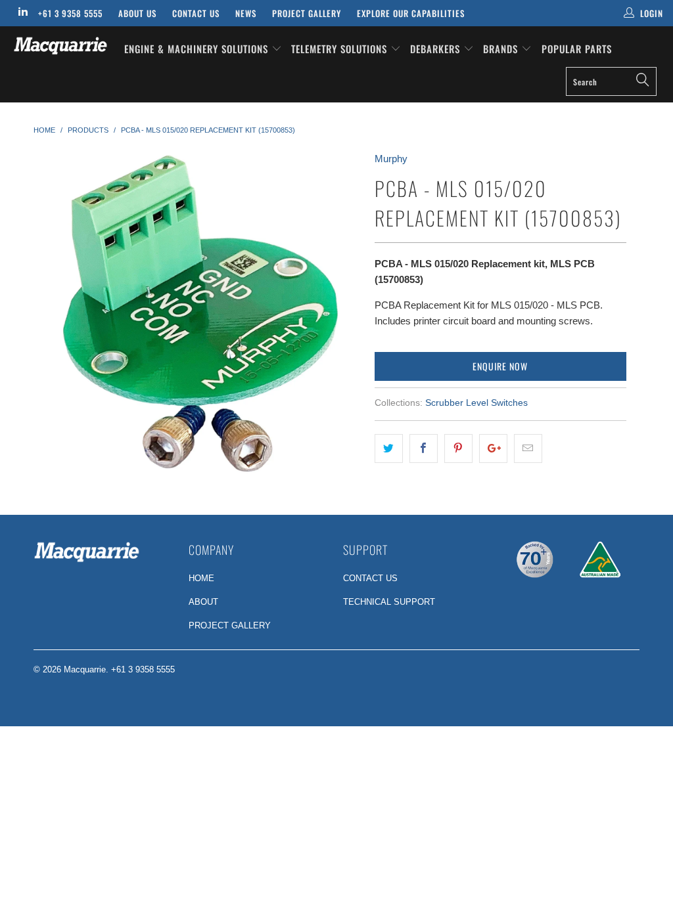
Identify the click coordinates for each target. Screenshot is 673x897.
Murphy (391, 158)
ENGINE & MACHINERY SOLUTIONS (197, 48)
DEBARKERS (435, 48)
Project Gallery (306, 13)
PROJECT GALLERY (230, 625)
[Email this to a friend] (528, 448)
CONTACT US (370, 578)
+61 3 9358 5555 (70, 13)
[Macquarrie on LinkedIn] (22, 13)
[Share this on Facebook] (423, 448)
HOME (201, 578)
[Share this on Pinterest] (458, 448)
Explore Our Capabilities (411, 13)
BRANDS (502, 48)
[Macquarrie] (60, 45)
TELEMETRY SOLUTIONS (340, 48)
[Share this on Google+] (493, 448)
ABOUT (203, 602)
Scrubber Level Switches (476, 403)
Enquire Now (500, 366)
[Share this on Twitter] (389, 448)
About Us (137, 13)
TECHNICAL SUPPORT (389, 602)
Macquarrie (85, 669)
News (245, 13)
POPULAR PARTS (577, 48)
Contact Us (196, 13)
